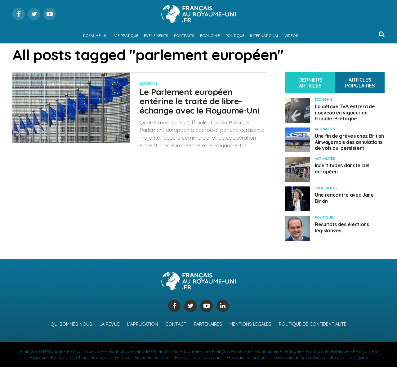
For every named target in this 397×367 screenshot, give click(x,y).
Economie (210, 35)
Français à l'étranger (41, 351)
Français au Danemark (198, 357)
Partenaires (208, 324)
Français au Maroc (111, 357)
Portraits (184, 35)
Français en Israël (153, 357)
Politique (234, 35)
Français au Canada (129, 351)
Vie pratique (126, 35)
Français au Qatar (350, 357)
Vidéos (291, 35)
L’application (142, 324)
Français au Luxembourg (301, 357)
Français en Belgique (327, 351)
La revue (110, 324)
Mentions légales (250, 324)
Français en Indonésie (248, 357)
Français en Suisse (231, 351)
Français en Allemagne (278, 351)
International (264, 35)
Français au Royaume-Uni (181, 351)
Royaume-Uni (96, 35)
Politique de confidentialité (312, 324)
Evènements (156, 35)
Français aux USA (85, 351)
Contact (175, 324)
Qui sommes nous (71, 324)
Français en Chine (69, 357)
